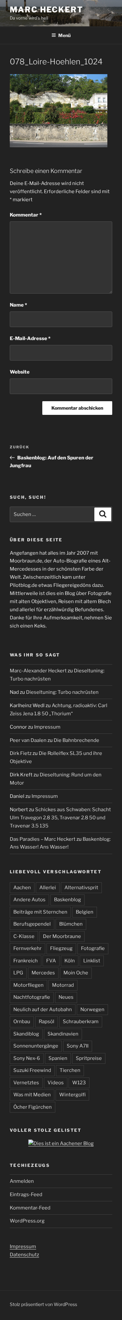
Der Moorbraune (62, 936)
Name (18, 305)
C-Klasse (23, 936)
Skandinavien (62, 1034)
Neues (66, 997)
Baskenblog (67, 900)
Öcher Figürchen (32, 1107)
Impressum (47, 727)
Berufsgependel (32, 924)
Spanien (57, 1058)
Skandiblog (26, 1034)
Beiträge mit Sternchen (40, 912)
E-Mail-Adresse (30, 338)
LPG (18, 973)
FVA (51, 961)
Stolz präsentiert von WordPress (43, 1304)
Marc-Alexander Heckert (38, 671)
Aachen (22, 888)
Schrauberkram (81, 1021)
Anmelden (22, 1181)
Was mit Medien (32, 1095)
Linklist (91, 961)
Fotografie (93, 948)
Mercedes (43, 973)
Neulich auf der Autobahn (42, 1009)
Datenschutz (24, 1255)
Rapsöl (46, 1021)
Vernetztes (26, 1083)
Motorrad (63, 985)
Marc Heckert (46, 9)
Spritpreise (89, 1058)
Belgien (84, 912)
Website (20, 372)
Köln (69, 961)
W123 (79, 1083)
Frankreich (25, 961)
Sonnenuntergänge (35, 1046)
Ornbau (21, 1021)
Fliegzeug (61, 948)
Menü (64, 35)
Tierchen (70, 1070)
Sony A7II (77, 1046)
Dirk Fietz (21, 753)
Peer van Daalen (28, 740)
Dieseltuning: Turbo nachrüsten (62, 692)
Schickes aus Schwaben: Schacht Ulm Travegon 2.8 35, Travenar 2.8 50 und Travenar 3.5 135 (60, 818)
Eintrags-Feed (26, 1194)
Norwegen (92, 1009)
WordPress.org (27, 1221)
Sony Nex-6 (26, 1058)
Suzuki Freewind (32, 1070)
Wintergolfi (72, 1095)
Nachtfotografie (31, 997)
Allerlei (47, 888)
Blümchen (71, 924)
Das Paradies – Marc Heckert (42, 839)
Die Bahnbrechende (76, 740)
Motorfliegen (28, 985)
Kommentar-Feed (30, 1208)
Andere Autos (29, 900)
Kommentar (26, 215)
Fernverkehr (27, 948)
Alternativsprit (81, 888)
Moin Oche (75, 973)
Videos (55, 1083)
